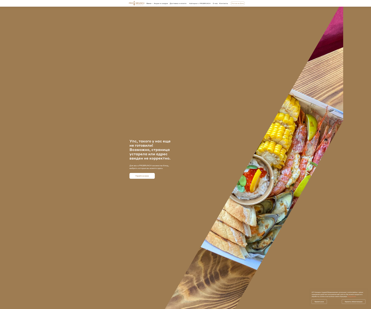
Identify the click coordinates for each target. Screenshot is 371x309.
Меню (148, 3)
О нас (215, 3)
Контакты (223, 3)
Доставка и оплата (178, 3)
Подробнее (352, 296)
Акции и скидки (161, 3)
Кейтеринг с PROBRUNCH (200, 3)
